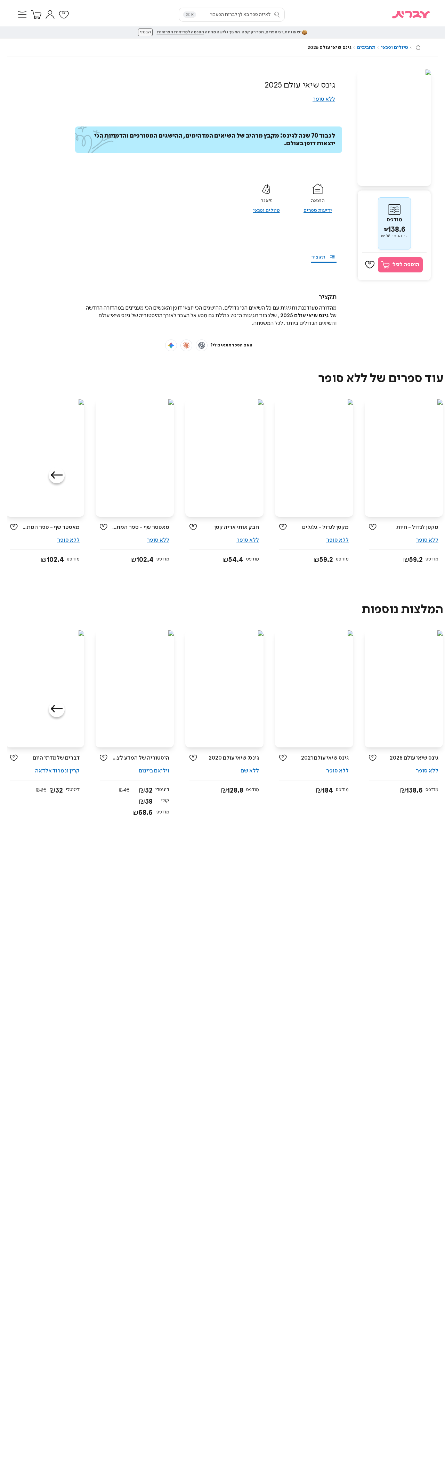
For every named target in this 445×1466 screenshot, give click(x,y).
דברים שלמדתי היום (56, 758)
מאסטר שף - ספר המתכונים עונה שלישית (51, 527)
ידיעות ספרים (318, 210)
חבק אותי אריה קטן (236, 527)
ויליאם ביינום (154, 771)
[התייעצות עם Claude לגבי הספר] (186, 345)
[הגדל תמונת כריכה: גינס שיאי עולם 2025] (394, 127)
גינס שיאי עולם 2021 (325, 758)
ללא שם (250, 771)
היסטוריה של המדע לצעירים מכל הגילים (141, 758)
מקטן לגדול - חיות (417, 527)
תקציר (318, 257)
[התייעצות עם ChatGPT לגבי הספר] (202, 345)
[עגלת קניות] (36, 14)
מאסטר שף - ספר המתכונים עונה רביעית (141, 527)
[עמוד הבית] (418, 47)
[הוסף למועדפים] (370, 264)
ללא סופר (324, 99)
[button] (22, 14)
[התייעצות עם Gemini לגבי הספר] (171, 345)
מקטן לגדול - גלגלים (325, 527)
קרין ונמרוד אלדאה (57, 771)
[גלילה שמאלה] (57, 475)
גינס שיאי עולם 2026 (414, 758)
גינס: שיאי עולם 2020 (234, 758)
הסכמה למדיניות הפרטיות (180, 32)
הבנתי (145, 32)
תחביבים (366, 47)
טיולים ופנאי (394, 47)
